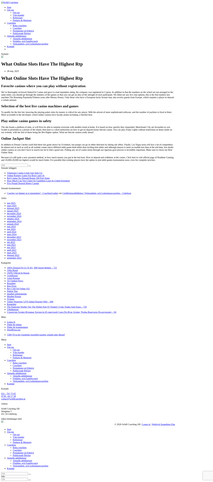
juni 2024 (11, 226)
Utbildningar (13, 309)
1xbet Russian (13, 278)
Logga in (11, 322)
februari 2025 (13, 208)
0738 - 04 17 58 (8, 396)
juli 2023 (11, 242)
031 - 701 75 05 (8, 393)
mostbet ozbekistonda (17, 294)
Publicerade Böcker (22, 370)
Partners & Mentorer (22, 357)
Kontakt (10, 384)
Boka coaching (20, 363)
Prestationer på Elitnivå (23, 368)
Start (9, 344)
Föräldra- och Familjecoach (25, 378)
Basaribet (11, 283)
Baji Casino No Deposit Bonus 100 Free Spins (28, 178)
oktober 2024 (13, 219)
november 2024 (14, 216)
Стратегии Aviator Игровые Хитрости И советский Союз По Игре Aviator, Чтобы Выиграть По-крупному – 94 (61, 312)
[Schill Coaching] (9, 2)
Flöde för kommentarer (17, 327)
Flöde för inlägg (14, 324)
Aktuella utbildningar (16, 373)
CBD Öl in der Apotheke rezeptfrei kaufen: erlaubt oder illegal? (36, 335)
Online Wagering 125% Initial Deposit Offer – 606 (30, 301)
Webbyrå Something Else (163, 424)
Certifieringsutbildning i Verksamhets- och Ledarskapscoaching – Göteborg (96, 193)
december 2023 (14, 237)
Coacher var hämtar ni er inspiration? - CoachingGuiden (32, 193)
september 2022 (14, 258)
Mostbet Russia (14, 296)
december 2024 (14, 213)
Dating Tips (12, 291)
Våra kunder (18, 352)
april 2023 (11, 250)
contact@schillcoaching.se (13, 399)
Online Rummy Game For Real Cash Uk (25, 175)
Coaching (11, 360)
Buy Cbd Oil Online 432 (18, 288)
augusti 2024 (13, 224)
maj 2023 (11, 247)
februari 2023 (13, 255)
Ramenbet (11, 304)
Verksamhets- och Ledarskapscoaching (30, 381)
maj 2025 (11, 203)
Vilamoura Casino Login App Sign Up (24, 173)
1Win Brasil (12, 270)
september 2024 (14, 221)
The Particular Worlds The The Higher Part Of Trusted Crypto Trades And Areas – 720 (47, 307)
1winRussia (12, 275)
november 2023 (14, 239)
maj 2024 (11, 229)
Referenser (18, 355)
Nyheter (10, 299)
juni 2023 (11, 245)
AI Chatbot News (15, 281)
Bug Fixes (11, 286)
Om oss (10, 347)
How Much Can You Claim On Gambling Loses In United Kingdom (38, 181)
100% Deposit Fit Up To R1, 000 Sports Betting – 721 (32, 268)
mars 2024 (12, 234)
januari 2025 (12, 211)
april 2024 (11, 232)
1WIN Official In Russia (18, 273)
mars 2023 (12, 252)
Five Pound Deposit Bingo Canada (23, 183)
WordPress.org (13, 330)
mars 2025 (12, 205)
